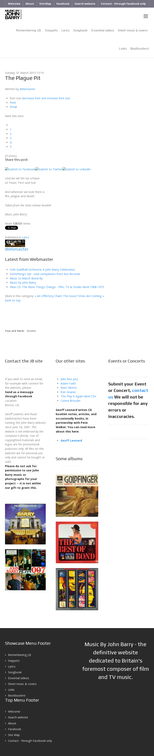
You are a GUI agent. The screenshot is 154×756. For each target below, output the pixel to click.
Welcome (14, 711)
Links (11, 690)
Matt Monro (69, 388)
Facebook (14, 729)
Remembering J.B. (19, 655)
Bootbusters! (16, 695)
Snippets (14, 661)
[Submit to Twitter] (48, 169)
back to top (13, 300)
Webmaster (27, 89)
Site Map (14, 735)
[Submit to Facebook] (20, 169)
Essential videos (18, 678)
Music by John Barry (23, 282)
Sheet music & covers (22, 684)
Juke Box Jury (69, 379)
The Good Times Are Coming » (83, 296)
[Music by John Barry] (13, 14)
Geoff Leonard (71, 440)
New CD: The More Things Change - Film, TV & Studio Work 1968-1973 (57, 287)
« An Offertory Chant (48, 296)
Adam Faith (68, 383)
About (12, 723)
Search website (18, 717)
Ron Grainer (68, 392)
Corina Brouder (71, 401)
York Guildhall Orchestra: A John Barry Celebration (42, 269)
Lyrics (25, 237)
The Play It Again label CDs (78, 396)
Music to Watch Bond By (26, 278)
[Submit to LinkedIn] (76, 169)
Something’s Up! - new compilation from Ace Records (45, 274)
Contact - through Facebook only (30, 741)
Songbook (15, 672)
